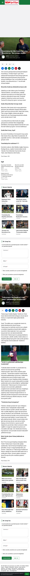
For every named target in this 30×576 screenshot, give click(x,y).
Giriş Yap (16, 279)
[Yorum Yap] (6, 64)
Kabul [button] (27, 574)
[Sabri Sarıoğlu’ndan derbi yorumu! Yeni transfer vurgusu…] (22, 475)
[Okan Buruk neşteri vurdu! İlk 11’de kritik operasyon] (22, 196)
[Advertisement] (15, 21)
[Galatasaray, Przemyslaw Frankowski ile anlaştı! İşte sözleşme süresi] (22, 491)
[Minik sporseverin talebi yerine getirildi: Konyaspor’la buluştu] (8, 475)
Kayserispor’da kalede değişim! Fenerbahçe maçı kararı (7, 166)
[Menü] (2, 2)
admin (7, 56)
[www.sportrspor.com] (12, 2)
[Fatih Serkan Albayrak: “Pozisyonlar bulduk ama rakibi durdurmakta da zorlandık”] (22, 227)
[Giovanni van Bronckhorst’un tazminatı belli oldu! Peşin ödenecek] (8, 227)
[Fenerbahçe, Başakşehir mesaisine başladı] (22, 212)
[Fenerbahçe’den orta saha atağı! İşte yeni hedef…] (8, 491)
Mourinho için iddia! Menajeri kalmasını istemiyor (19, 166)
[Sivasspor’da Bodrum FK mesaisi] (22, 506)
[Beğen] (2, 64)
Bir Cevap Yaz (6, 241)
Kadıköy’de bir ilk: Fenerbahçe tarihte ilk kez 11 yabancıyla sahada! (7, 175)
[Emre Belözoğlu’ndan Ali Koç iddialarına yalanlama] (8, 506)
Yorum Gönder (6, 279)
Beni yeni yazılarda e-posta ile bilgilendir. (13, 274)
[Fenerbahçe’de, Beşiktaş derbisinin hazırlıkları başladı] (8, 212)
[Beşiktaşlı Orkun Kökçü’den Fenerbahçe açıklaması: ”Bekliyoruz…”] (8, 196)
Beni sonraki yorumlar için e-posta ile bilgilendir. (15, 270)
